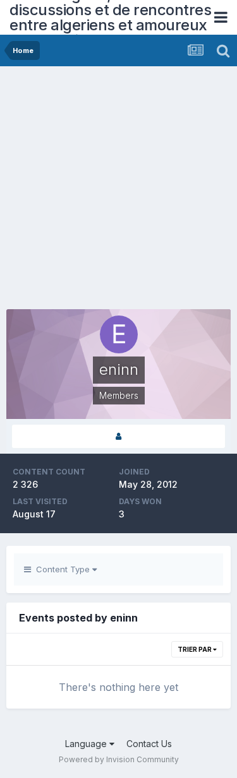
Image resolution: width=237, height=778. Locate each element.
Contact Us (149, 743)
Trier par (195, 649)
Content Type (61, 569)
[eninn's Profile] (118, 436)
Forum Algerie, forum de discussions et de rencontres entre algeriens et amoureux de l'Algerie (110, 17)
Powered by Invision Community (119, 759)
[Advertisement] (118, 191)
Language (87, 743)
